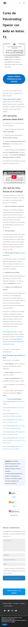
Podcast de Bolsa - (8, 603)
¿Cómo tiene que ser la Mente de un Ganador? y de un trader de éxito (14, 440)
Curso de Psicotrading (14, 399)
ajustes (13, 621)
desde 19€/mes (18, 339)
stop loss (22, 266)
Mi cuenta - (16, 603)
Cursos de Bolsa (8, 606)
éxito (21, 101)
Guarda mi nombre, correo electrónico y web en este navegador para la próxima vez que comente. (14, 571)
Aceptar (4, 624)
